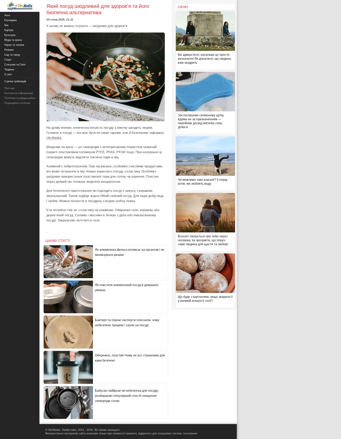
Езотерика (10, 20)
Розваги (9, 49)
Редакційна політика (17, 102)
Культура (9, 35)
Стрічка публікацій (15, 81)
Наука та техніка (14, 44)
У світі (8, 74)
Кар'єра (8, 30)
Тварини (9, 69)
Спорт (7, 59)
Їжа (6, 25)
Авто (7, 15)
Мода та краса (13, 39)
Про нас (9, 88)
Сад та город (12, 54)
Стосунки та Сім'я (14, 64)
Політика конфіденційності (21, 98)
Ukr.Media (53, 138)
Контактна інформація (18, 93)
